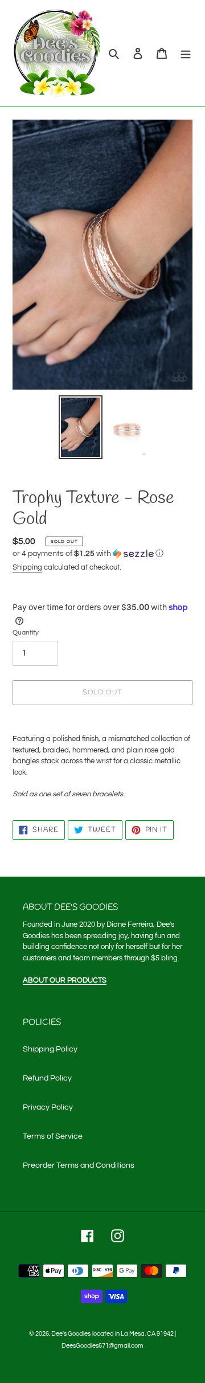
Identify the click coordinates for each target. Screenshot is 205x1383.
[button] (88, 554)
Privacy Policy (48, 1107)
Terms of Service (53, 1136)
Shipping (27, 567)
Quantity (26, 632)
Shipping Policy (50, 1049)
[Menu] (186, 53)
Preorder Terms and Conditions (78, 1165)
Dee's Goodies (71, 1334)
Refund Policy (47, 1078)
